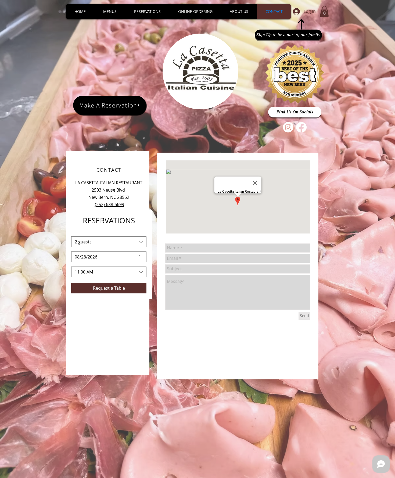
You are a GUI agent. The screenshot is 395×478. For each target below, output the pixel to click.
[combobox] (108, 241)
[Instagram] (288, 127)
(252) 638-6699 (109, 204)
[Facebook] (301, 127)
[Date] (141, 257)
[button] (324, 11)
